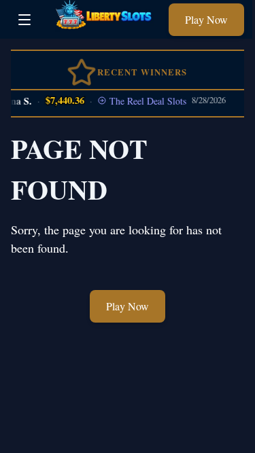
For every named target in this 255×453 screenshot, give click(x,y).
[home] (103, 29)
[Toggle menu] (24, 19)
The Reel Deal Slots (145, 100)
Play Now (206, 19)
